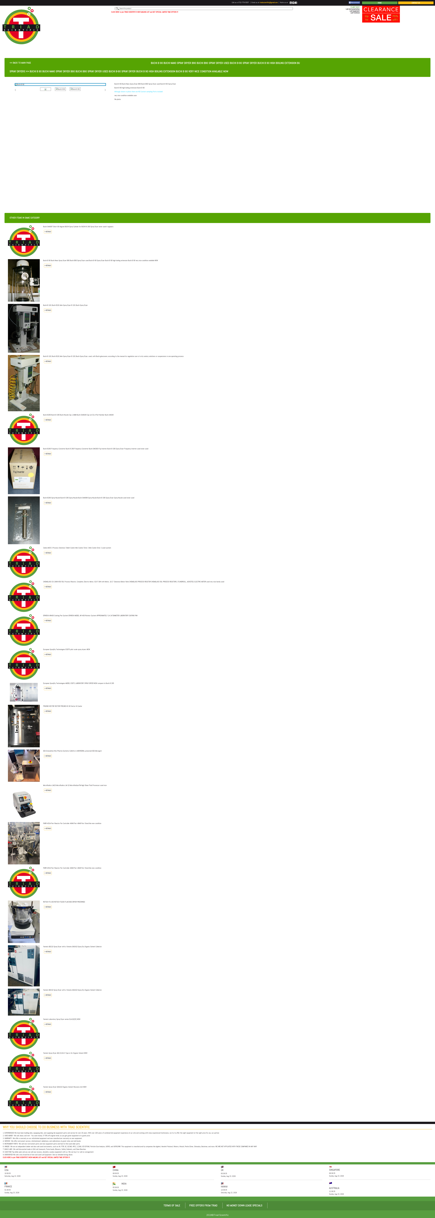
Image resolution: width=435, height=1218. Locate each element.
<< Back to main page (20, 62)
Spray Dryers (17, 71)
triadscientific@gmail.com (269, 2)
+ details (48, 232)
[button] (15, 90)
